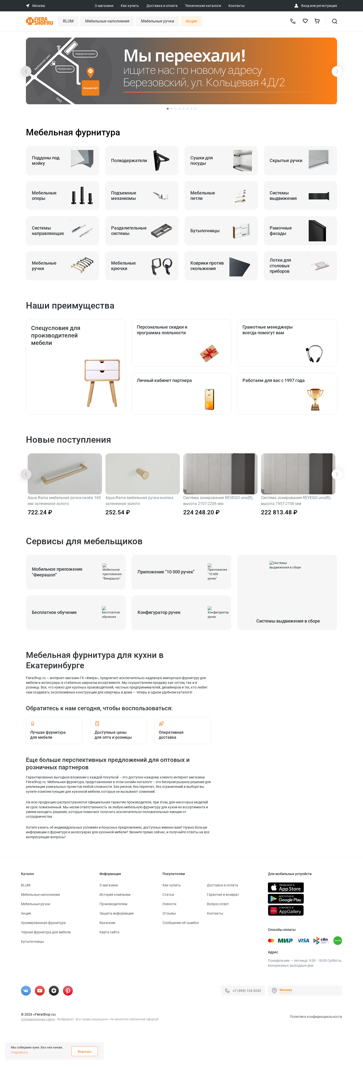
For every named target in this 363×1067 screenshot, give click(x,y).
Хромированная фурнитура (43, 923)
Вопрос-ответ (218, 904)
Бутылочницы (32, 941)
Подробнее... (20, 1052)
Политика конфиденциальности (316, 1017)
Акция (191, 21)
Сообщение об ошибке (180, 923)
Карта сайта (109, 932)
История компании (115, 895)
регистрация (327, 6)
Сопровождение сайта (38, 1019)
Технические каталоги (203, 5)
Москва (286, 990)
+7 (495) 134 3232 (247, 991)
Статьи (168, 895)
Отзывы (169, 913)
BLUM (68, 21)
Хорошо (85, 1051)
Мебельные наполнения (107, 21)
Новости (169, 904)
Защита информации (117, 913)
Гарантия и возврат (223, 895)
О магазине (104, 5)
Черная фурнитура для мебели (46, 932)
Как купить (130, 5)
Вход (305, 6)
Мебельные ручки (157, 21)
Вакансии (107, 923)
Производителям (113, 904)
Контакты (236, 5)
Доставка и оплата (162, 5)
